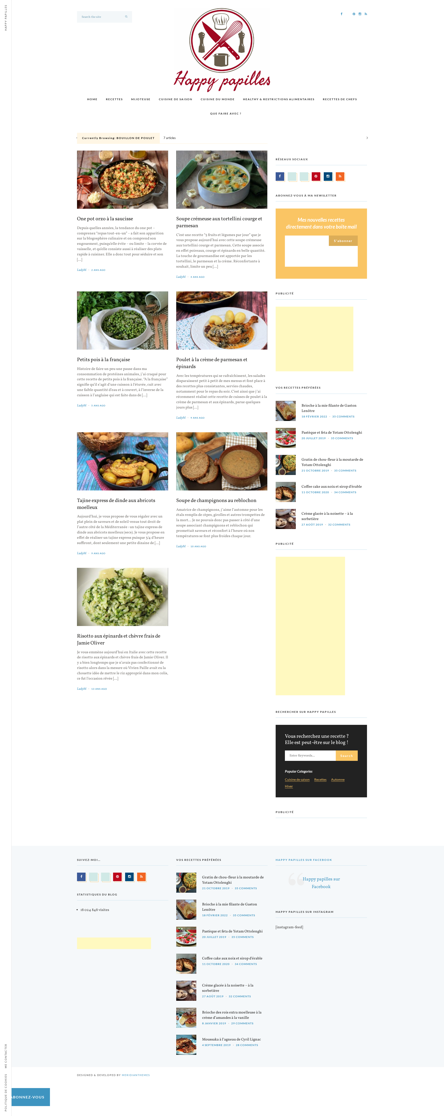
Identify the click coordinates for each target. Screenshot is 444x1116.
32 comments (339, 524)
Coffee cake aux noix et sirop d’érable (332, 486)
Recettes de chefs (340, 99)
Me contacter (5, 1056)
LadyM (81, 270)
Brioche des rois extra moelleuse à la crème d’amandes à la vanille (232, 1015)
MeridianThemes (136, 1075)
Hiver (289, 786)
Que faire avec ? (225, 113)
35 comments (343, 416)
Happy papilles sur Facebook (304, 860)
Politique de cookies (5, 1092)
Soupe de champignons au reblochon (216, 500)
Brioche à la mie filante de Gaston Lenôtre (329, 408)
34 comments (345, 492)
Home (92, 99)
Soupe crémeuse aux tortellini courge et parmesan (219, 223)
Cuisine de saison (175, 99)
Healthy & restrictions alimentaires (278, 99)
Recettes (114, 99)
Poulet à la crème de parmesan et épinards (211, 363)
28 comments (247, 1045)
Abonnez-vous (27, 1097)
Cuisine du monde (218, 99)
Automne (338, 779)
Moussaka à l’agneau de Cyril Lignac (231, 1039)
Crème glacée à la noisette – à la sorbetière (327, 516)
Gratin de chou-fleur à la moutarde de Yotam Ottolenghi (332, 462)
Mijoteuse (141, 99)
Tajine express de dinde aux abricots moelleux (116, 504)
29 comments (242, 1023)
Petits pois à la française (103, 360)
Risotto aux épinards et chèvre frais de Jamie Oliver (118, 640)
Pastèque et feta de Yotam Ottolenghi (332, 432)
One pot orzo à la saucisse (105, 219)
